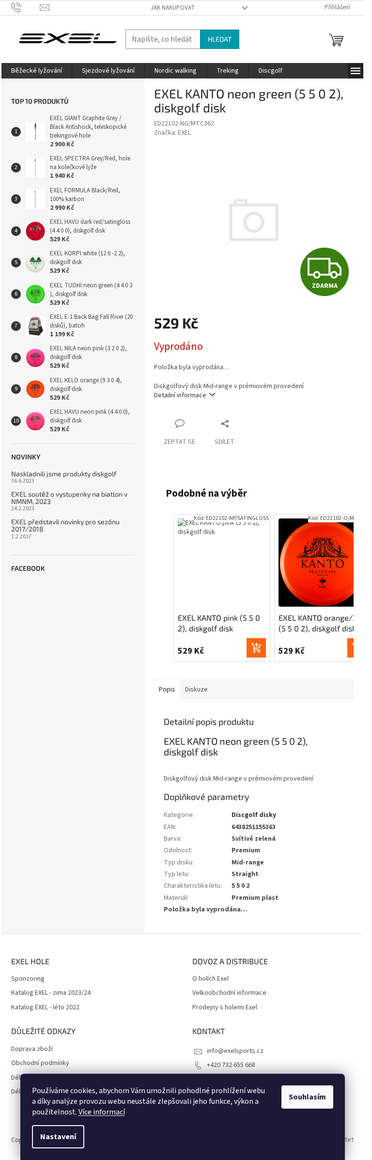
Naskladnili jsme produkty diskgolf (63, 473)
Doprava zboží (32, 1049)
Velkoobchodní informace (229, 993)
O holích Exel (210, 979)
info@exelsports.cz (235, 1051)
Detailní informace (180, 395)
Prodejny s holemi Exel (224, 1007)
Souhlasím (307, 1097)
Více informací (101, 1112)
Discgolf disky (254, 815)
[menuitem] (36, 70)
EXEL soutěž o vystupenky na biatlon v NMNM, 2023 (69, 497)
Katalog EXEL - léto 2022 (45, 1007)
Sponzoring (28, 979)
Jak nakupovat (173, 7)
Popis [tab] (167, 689)
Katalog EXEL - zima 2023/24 (51, 993)
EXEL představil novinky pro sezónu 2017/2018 (65, 525)
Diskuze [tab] (196, 689)
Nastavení (58, 1136)
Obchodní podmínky (40, 1063)
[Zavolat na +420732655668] (25, 7)
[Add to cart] (256, 648)
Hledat (220, 39)
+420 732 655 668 (231, 1065)
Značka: (172, 133)
